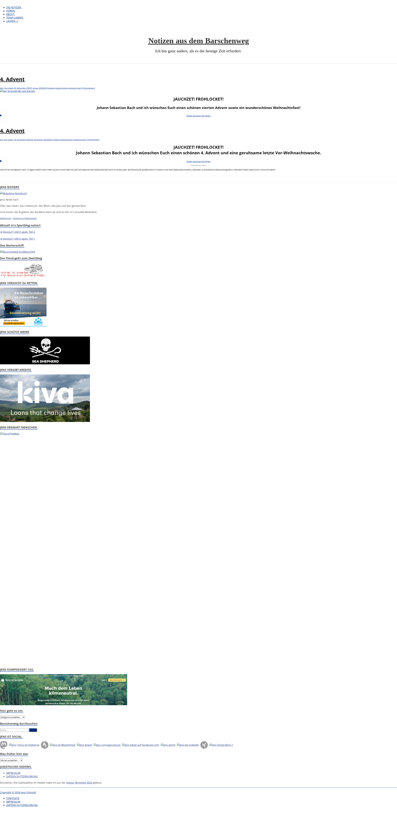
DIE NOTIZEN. (14, 7)
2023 (45, 88)
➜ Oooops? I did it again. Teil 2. (17, 232)
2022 (50, 139)
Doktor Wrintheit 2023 (79, 782)
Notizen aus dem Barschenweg (198, 40)
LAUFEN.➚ (12, 21)
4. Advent (12, 79)
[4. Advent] (17, 91)
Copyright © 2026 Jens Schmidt (18, 792)
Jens (2, 88)
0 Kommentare (88, 88)
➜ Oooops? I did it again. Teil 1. (17, 238)
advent (59, 88)
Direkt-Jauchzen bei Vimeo (199, 115)
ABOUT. (10, 14)
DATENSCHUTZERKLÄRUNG (25, 218)
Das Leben (8, 88)
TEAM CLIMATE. (15, 17)
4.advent (51, 88)
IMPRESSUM (5, 218)
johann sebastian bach (72, 88)
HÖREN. (10, 11)
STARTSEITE (12, 798)
